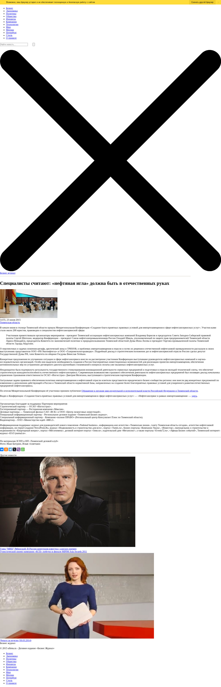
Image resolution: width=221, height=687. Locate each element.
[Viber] (18, 449)
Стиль (9, 35)
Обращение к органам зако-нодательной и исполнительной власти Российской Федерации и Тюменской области (139, 391)
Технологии (12, 24)
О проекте (11, 38)
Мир (8, 27)
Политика (11, 13)
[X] (14, 449)
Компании (11, 21)
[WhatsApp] (23, 449)
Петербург (11, 32)
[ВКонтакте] (2, 449)
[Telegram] (10, 449)
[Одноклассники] (6, 449)
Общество (11, 16)
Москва (10, 30)
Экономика (12, 11)
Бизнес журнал (7, 273)
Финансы (11, 19)
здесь (194, 396)
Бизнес (9, 8)
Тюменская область (10, 322)
